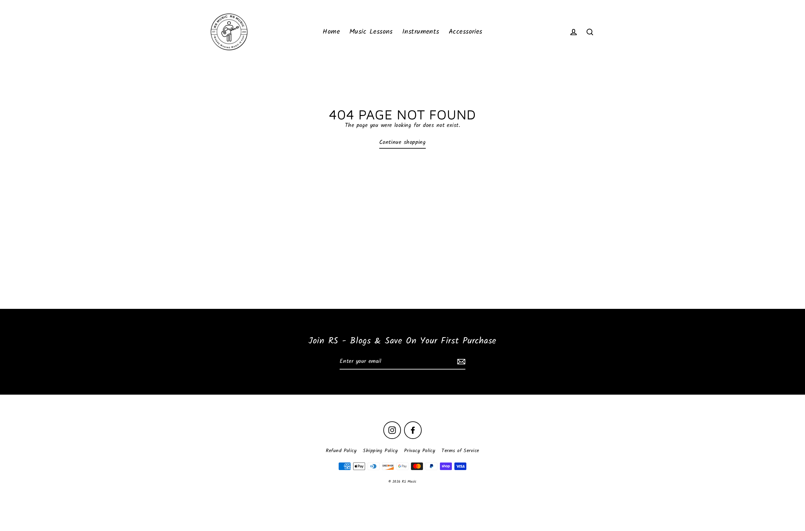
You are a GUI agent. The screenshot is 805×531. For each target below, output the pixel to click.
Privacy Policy (419, 451)
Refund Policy (341, 451)
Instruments (420, 31)
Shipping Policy (380, 451)
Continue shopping (402, 142)
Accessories (465, 31)
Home (331, 31)
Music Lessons (371, 31)
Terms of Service (460, 451)
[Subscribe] (460, 362)
